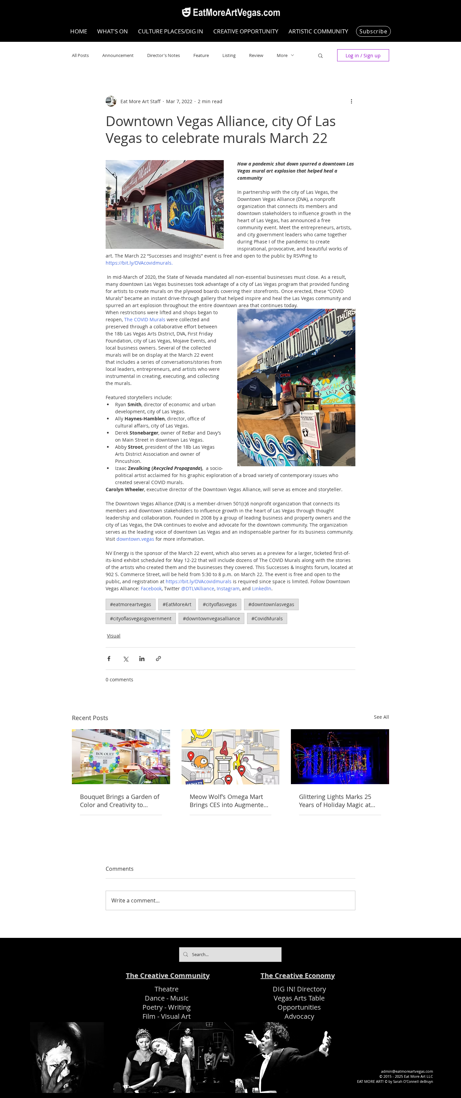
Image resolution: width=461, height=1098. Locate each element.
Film (149, 1016)
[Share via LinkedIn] (142, 658)
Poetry (152, 1007)
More (282, 55)
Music (179, 998)
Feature (201, 55)
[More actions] (351, 101)
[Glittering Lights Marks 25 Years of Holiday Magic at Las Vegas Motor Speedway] (340, 756)
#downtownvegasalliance (211, 618)
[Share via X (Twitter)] (125, 658)
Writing (179, 1007)
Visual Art (176, 1016)
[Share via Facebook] (109, 658)
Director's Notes (163, 55)
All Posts (80, 55)
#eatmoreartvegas (130, 604)
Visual (113, 635)
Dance (155, 998)
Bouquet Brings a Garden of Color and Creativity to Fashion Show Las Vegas (119, 801)
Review (256, 55)
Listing (229, 55)
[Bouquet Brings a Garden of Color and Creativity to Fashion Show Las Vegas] (121, 756)
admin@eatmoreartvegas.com (407, 1071)
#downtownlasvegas (271, 604)
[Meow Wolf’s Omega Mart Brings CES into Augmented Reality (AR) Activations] (231, 756)
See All (381, 717)
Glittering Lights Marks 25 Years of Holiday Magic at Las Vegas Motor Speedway (337, 801)
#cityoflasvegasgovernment (140, 618)
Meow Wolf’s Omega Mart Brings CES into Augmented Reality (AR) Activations (228, 801)
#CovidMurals (267, 618)
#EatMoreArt (177, 604)
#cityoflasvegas (220, 604)
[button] (320, 55)
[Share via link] (158, 658)
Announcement (118, 55)
